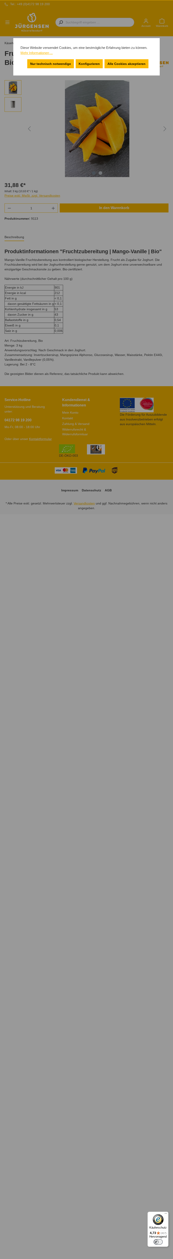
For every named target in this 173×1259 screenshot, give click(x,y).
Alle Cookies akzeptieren (126, 64)
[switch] (158, 1242)
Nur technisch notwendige (50, 64)
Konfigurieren (89, 64)
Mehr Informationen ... (36, 53)
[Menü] (165, 1214)
